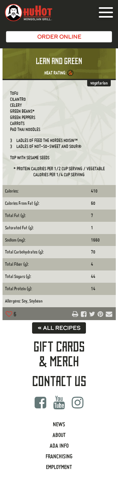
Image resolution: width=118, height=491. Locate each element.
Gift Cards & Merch (59, 354)
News (59, 424)
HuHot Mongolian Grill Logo (28, 12)
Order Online (59, 37)
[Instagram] (78, 402)
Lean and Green (59, 61)
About (59, 435)
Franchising (59, 456)
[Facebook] (40, 402)
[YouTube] (59, 402)
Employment (59, 467)
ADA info (59, 445)
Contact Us (59, 382)
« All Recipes (59, 328)
